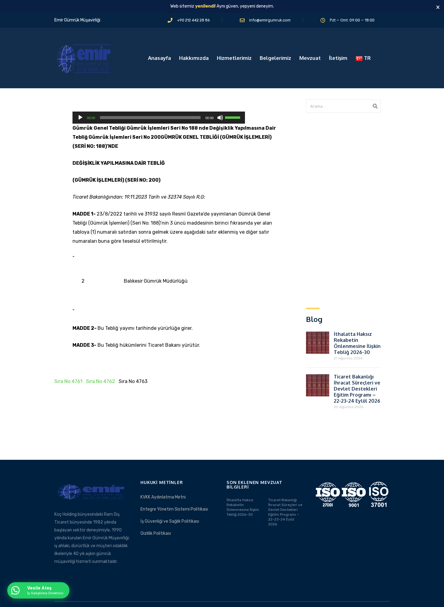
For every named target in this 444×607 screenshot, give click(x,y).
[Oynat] (80, 118)
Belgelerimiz (275, 58)
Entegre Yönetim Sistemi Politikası (174, 509)
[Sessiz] (220, 118)
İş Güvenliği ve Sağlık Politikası (169, 521)
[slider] (233, 117)
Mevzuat (310, 58)
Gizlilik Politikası (155, 533)
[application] (158, 118)
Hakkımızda (194, 58)
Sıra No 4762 (100, 381)
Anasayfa (159, 58)
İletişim (338, 58)
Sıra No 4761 (68, 381)
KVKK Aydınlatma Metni (163, 497)
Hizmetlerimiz (234, 58)
